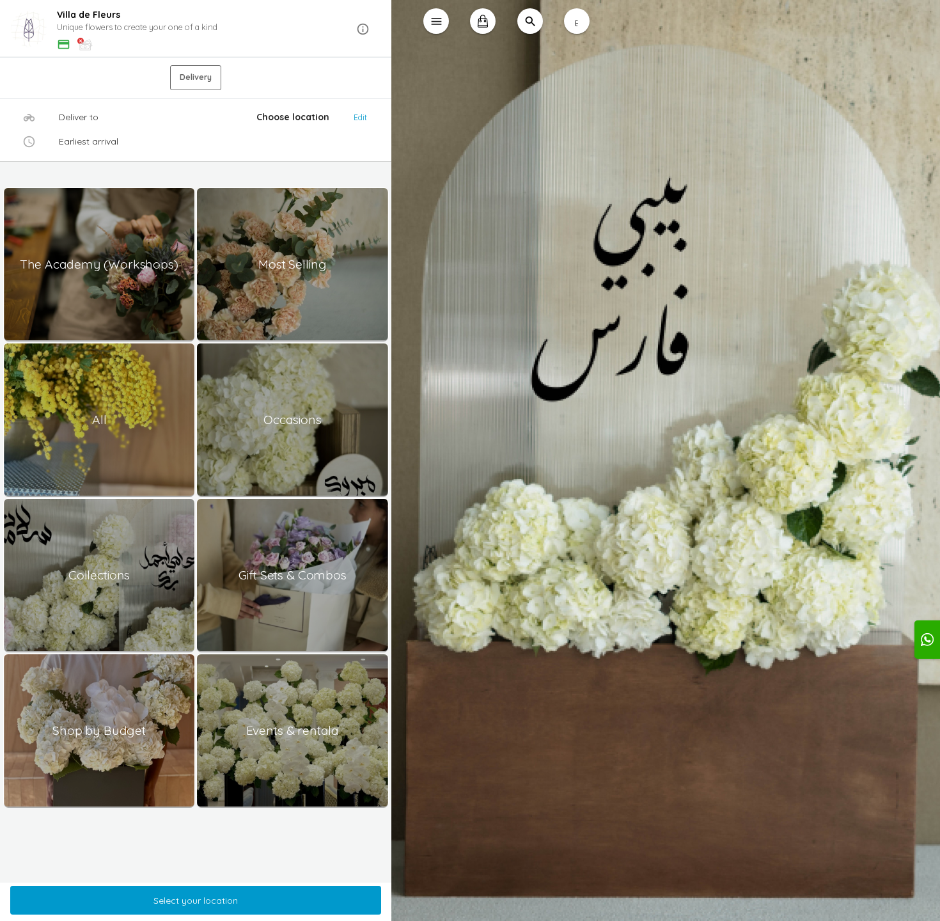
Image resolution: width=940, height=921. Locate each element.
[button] (196, 29)
